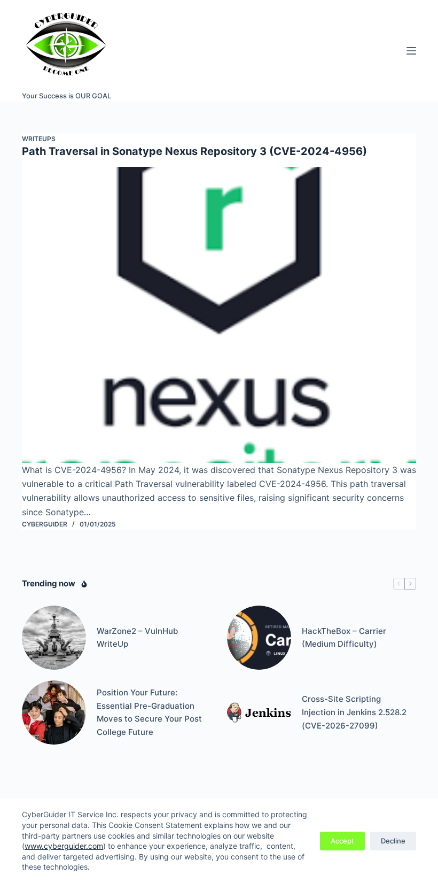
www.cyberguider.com (64, 845)
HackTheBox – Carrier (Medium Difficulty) (344, 637)
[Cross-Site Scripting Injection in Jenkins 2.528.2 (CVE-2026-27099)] (259, 712)
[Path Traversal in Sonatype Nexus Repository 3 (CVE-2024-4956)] (219, 315)
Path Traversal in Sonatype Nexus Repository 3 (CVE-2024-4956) (194, 151)
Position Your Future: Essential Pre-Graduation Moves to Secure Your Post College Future (149, 712)
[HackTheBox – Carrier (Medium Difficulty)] (259, 638)
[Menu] (411, 51)
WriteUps (39, 139)
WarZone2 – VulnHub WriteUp (137, 637)
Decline (393, 840)
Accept (342, 840)
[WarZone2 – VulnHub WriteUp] (54, 638)
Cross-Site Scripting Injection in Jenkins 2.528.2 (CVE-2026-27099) (354, 712)
